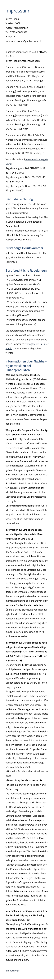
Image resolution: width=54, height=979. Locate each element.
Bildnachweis (13, 970)
